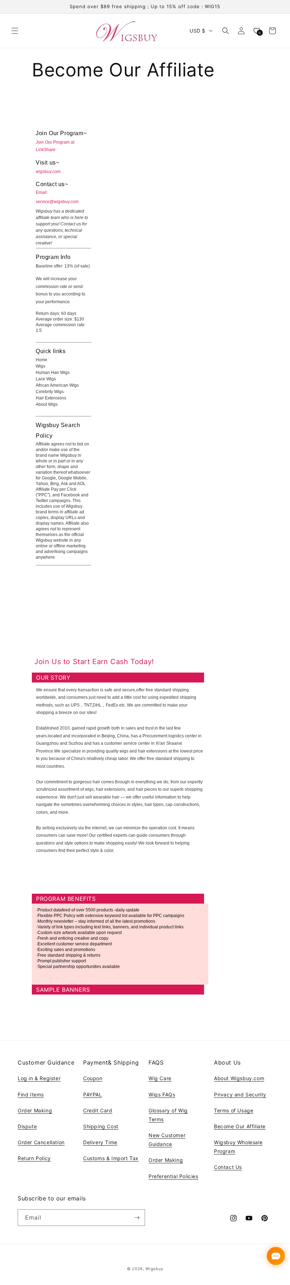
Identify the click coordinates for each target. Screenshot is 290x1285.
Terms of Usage (233, 1110)
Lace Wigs (46, 378)
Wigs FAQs (162, 1094)
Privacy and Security (240, 1094)
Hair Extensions (51, 398)
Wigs (40, 366)
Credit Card (97, 1110)
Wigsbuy (154, 1268)
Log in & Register (39, 1078)
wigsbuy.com (48, 171)
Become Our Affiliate (240, 1126)
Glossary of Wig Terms (168, 1114)
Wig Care (160, 1078)
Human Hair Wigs (53, 372)
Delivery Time (100, 1142)
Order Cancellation (41, 1142)
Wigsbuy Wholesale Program (238, 1146)
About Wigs (47, 404)
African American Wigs (57, 385)
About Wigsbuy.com (239, 1078)
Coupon (93, 1078)
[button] (15, 31)
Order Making (35, 1110)
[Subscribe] (137, 1217)
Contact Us (228, 1167)
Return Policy (34, 1158)
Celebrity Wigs (50, 391)
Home (41, 359)
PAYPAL (92, 1094)
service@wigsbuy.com (57, 201)
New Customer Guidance (167, 1139)
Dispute (27, 1126)
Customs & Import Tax (111, 1158)
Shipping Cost (100, 1126)
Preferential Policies (173, 1176)
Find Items (31, 1094)
